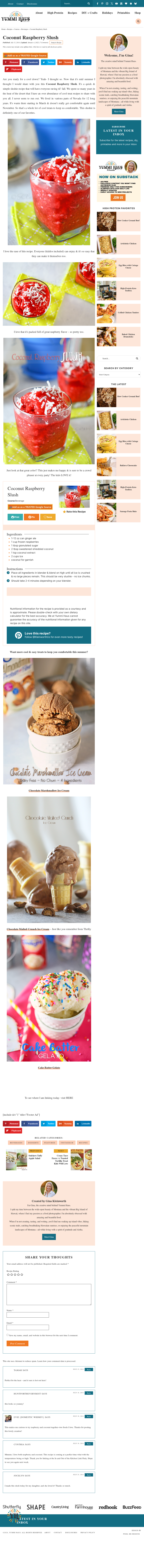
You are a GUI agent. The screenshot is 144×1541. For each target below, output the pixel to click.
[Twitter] (112, 3)
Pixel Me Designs (131, 1534)
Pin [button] (33, 517)
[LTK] (126, 3)
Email (10, 1322)
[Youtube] (116, 3)
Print (16, 517)
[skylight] (131, 3)
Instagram (67, 1142)
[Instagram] (107, 3)
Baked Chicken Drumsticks (128, 335)
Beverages (24, 29)
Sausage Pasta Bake (128, 511)
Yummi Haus (15, 16)
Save (49, 517)
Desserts (33, 1142)
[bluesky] (135, 3)
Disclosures (32, 3)
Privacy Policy (88, 1532)
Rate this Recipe (76, 511)
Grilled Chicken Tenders (128, 312)
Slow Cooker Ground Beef (128, 220)
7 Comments (44, 42)
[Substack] (121, 3)
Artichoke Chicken (128, 243)
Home (3, 29)
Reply (89, 1369)
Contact (20, 3)
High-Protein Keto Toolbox (128, 289)
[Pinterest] (102, 3)
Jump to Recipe (56, 42)
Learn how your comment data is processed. (56, 1361)
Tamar (18, 1370)
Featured (49, 1142)
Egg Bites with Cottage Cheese (128, 266)
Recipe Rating (13, 1271)
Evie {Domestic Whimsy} (29, 1417)
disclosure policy (56, 47)
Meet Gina (49, 1236)
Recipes (9, 29)
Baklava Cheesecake (128, 465)
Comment (12, 1282)
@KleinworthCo (41, 636)
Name (10, 1310)
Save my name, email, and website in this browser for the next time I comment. (43, 1335)
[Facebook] (97, 3)
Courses (17, 29)
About (10, 3)
